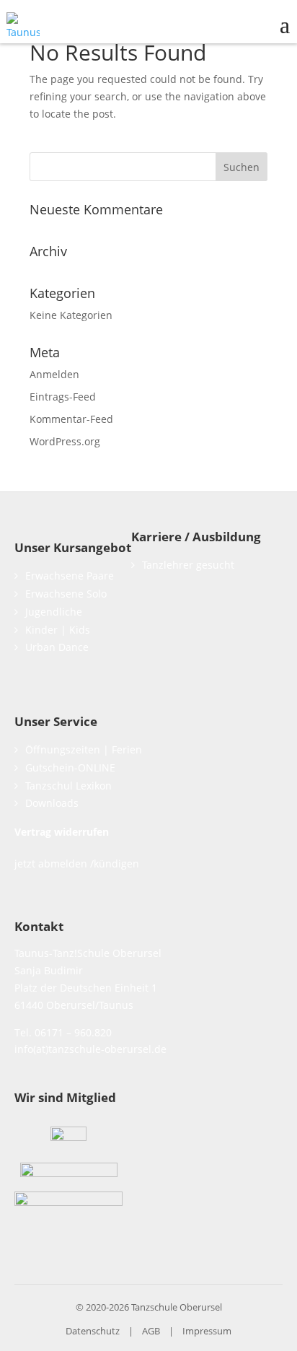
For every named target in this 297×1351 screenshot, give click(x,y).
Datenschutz (93, 1330)
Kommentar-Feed (71, 419)
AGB (151, 1330)
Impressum (206, 1330)
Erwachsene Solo (66, 593)
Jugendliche (53, 611)
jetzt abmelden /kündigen (76, 863)
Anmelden (54, 374)
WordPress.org (65, 441)
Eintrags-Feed (63, 396)
